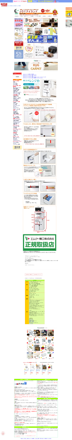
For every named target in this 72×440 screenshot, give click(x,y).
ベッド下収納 (19, 5)
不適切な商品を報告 (39, 278)
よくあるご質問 (37, 438)
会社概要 (33, 438)
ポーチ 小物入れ (14, 5)
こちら (25, 380)
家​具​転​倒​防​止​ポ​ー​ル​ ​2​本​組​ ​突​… (44, 371)
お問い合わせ (42, 438)
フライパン (8, 5)
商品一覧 (22, 438)
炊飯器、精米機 (31, 321)
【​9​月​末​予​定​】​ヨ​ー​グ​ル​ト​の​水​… (26, 371)
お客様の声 (45, 438)
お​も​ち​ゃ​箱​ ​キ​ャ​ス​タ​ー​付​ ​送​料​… (50, 371)
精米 (11, 5)
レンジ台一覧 (31, 323)
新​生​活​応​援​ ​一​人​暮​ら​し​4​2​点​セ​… (38, 371)
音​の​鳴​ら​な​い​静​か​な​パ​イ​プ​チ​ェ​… (32, 371)
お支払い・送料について (27, 438)
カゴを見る (49, 438)
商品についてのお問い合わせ (30, 278)
